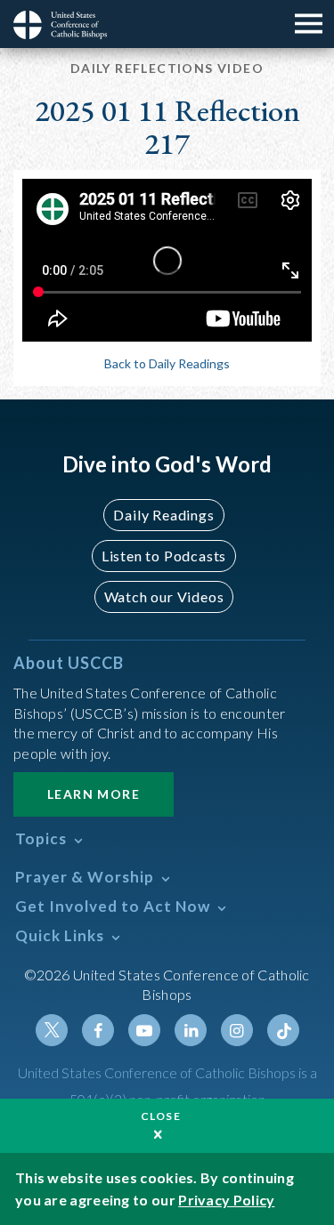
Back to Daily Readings (167, 363)
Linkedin (191, 1030)
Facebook (98, 1030)
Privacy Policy (226, 1199)
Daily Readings (163, 514)
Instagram (237, 1030)
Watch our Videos (164, 596)
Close (161, 1116)
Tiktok (283, 1030)
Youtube (144, 1030)
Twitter (52, 1030)
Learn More (93, 794)
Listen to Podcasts (164, 555)
